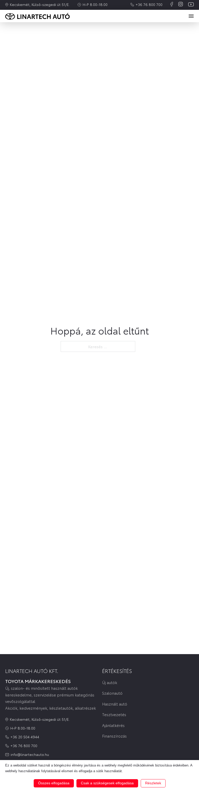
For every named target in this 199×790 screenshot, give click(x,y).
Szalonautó (112, 693)
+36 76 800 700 (149, 4)
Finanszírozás (114, 735)
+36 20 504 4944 (24, 736)
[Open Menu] (191, 16)
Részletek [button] (153, 783)
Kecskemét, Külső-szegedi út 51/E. (40, 4)
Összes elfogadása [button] (53, 783)
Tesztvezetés (114, 714)
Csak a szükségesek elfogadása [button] (107, 783)
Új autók (109, 682)
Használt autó (114, 703)
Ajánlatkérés (113, 725)
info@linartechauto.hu (30, 754)
